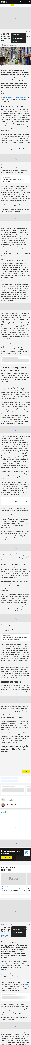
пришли (18, 589)
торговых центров (21, 97)
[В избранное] (29, 31)
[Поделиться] (27, 31)
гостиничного (22, 96)
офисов (20, 94)
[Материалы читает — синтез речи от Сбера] (24, 31)
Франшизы (25, 5)
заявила (27, 984)
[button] (29, 2)
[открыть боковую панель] (25, 2)
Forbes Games (8, 5)
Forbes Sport (5, 886)
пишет (3, 965)
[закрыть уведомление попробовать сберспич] (24, 35)
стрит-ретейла (10, 97)
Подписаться (6, 857)
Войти (21, 1)
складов (14, 94)
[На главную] (4, 2)
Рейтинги (18, 5)
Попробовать (16, 41)
